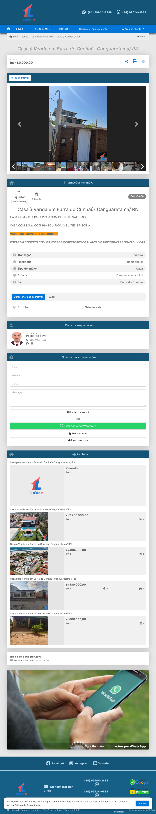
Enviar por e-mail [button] (79, 412)
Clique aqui (16, 660)
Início (15, 36)
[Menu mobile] (8, 29)
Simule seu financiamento (93, 29)
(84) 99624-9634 (134, 12)
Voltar (143, 36)
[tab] (20, 78)
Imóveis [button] (19, 28)
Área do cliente (133, 29)
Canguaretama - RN (42, 36)
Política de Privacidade (27, 805)
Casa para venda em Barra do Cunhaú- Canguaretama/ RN (42, 462)
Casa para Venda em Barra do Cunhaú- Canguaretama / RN (43, 578)
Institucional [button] (41, 28)
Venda (24, 36)
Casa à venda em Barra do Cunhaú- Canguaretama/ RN (40, 509)
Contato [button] (63, 28)
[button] (20, 124)
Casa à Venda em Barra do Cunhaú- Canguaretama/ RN (41, 544)
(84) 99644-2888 (100, 12)
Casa (59, 36)
